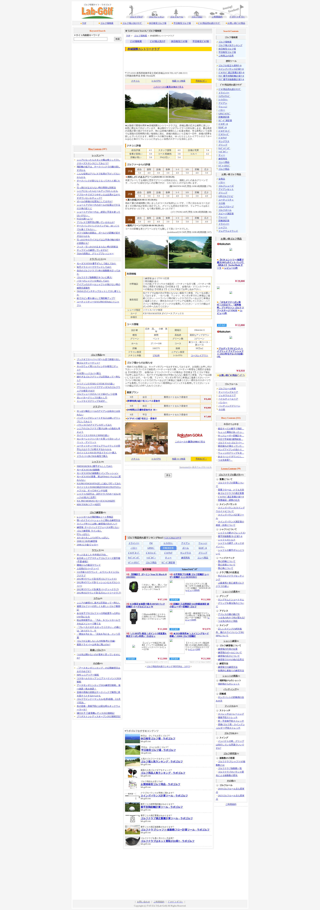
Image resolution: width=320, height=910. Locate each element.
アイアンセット (226, 189)
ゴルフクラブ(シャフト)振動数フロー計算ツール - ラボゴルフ (175, 829)
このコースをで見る (168, 87)
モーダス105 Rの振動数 (88, 469)
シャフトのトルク (226, 540)
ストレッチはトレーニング (231, 714)
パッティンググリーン (229, 406)
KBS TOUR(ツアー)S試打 (89, 504)
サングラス (223, 141)
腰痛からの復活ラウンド (89, 565)
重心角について (225, 568)
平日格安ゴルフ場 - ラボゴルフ (158, 750)
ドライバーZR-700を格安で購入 (92, 456)
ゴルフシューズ (226, 186)
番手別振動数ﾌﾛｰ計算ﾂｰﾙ (230, 536)
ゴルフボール (225, 210)
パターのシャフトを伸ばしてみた (93, 281)
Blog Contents (95, 149)
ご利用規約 (217, 17)
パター (221, 110)
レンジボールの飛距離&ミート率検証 (95, 517)
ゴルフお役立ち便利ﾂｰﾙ (230, 65)
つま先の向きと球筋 (228, 621)
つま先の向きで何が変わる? (231, 617)
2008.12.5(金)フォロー (87, 544)
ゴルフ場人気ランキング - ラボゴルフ (162, 761)
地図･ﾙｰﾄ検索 (178, 81)
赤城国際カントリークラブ (144, 49)
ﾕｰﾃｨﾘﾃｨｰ (223, 99)
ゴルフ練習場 (96, 512)
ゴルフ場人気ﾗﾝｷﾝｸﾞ (132, 23)
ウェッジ (222, 106)
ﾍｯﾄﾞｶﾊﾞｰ (223, 151)
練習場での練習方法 (228, 667)
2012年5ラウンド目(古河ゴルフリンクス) (96, 579)
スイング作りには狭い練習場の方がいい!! (97, 524)
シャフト (96, 461)
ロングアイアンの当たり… (231, 449)
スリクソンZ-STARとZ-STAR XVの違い (95, 383)
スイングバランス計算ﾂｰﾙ (231, 69)
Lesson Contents (228, 468)
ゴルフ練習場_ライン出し (89, 531)
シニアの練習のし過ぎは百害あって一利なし (98, 602)
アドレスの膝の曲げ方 (229, 614)
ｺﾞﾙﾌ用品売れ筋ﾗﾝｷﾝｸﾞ (209, 23)
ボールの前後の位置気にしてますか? (94, 201)
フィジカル (230, 706)
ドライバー (223, 92)
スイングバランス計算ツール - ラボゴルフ (164, 795)
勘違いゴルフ (96, 650)
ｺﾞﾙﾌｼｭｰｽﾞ (223, 134)
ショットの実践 (230, 676)
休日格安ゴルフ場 (157, 23)
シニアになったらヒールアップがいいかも (97, 191)
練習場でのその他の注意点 (231, 659)
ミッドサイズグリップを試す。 (92, 401)
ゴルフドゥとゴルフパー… (231, 442)
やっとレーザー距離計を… (231, 435)
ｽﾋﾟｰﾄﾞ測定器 (225, 120)
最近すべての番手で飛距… (231, 428)
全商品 (221, 179)
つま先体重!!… (225, 460)
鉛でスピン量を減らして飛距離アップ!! (96, 298)
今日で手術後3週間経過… (230, 439)
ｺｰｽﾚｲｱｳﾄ (156, 81)
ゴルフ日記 (197, 17)
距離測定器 (223, 117)
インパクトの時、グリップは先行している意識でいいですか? (230, 744)
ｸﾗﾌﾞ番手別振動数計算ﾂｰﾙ (231, 79)
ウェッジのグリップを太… (231, 453)
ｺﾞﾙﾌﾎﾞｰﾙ (223, 124)
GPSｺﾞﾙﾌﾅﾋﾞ (224, 113)
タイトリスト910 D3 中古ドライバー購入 (96, 452)
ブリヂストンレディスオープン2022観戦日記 (98, 716)
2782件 (156, 355)
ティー (221, 155)
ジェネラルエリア (227, 395)
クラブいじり (96, 259)
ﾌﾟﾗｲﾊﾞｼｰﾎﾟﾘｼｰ (237, 17)
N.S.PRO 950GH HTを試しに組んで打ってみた (99, 483)
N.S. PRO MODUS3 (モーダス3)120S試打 (96, 501)
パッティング (230, 689)
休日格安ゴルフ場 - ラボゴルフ (158, 738)
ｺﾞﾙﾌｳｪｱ (222, 138)
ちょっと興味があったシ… (231, 432)
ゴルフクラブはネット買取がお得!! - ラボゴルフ (167, 841)
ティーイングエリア (228, 392)
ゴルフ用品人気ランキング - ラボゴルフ (163, 773)
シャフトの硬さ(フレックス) (231, 533)
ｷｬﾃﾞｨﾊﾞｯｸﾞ (224, 148)
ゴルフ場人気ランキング (230, 45)
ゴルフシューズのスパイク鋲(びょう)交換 (97, 394)
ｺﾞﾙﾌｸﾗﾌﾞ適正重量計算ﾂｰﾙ (231, 72)
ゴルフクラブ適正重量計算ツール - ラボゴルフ (167, 818)
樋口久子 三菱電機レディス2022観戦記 (95, 713)
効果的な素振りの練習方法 (231, 670)
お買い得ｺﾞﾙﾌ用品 (236, 23)
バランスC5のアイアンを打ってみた (94, 425)
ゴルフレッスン (156, 17)
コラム (97, 598)
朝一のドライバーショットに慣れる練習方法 (98, 520)
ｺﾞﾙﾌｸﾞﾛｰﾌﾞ (224, 131)
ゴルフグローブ (226, 206)
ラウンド (96, 550)
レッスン (96, 155)
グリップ (222, 145)
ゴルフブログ (136, 17)
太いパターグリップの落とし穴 (92, 397)
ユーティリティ (226, 199)
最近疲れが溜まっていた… (231, 446)
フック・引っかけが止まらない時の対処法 (97, 246)
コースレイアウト (199, 355)
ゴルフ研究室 (230, 753)
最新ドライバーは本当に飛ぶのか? (93, 644)
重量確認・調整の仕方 (229, 500)
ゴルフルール (176, 17)
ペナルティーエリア (228, 399)
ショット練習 (230, 641)
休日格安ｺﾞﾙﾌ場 (179, 41)
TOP (84, 23)
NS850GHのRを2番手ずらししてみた (94, 466)
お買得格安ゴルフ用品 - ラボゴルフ (160, 784)
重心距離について (226, 561)
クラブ (96, 406)
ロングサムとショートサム (231, 599)
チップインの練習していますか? (92, 250)
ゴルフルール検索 (227, 388)
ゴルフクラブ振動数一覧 (230, 768)
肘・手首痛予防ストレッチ (231, 721)
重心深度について (226, 564)
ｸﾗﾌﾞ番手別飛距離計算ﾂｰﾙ (231, 76)
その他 (96, 663)
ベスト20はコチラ (172, 538)
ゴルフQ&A (230, 733)
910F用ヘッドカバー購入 (89, 373)
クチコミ (135, 81)
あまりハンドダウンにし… (231, 456)
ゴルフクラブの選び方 (229, 474)
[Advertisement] (97, 94)
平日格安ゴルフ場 (182, 23)
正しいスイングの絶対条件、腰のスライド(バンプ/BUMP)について (230, 632)
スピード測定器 (226, 213)
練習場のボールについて (230, 652)
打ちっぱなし (83, 534)
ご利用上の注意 (226, 55)
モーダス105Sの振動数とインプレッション (97, 473)
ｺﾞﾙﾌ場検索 (136, 41)
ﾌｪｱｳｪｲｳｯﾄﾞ (224, 96)
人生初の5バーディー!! (88, 568)
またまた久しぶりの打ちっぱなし (93, 537)
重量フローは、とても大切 (231, 489)
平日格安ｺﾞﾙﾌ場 (200, 41)
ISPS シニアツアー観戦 (88, 675)
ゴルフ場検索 (106, 23)
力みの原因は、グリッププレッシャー (95, 253)
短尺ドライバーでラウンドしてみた (94, 267)
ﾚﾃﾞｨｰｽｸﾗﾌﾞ (224, 165)
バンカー (222, 402)
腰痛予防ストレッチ (228, 717)
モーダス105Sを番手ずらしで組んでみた (96, 263)
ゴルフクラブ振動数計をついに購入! (94, 277)
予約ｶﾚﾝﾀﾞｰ (201, 81)
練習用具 (222, 158)
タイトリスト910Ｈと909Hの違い (93, 435)
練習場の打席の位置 (228, 649)
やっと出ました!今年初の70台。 (92, 554)
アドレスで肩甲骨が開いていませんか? (96, 222)
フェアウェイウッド (228, 231)
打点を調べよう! (85, 219)
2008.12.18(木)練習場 (87, 541)
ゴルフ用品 (96, 355)
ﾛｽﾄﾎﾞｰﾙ (222, 127)
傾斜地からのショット (229, 684)
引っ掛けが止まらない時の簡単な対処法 (96, 187)
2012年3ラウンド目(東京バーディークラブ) (98, 589)
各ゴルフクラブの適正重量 (231, 493)
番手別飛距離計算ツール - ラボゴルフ (162, 807)
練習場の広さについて (229, 656)
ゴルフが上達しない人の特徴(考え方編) (96, 641)
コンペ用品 (223, 162)
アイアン (222, 103)
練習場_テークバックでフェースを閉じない (98, 527)
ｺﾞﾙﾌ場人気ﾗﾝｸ (157, 41)
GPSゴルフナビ (225, 196)
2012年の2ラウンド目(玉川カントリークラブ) (99, 592)
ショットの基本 (230, 591)
